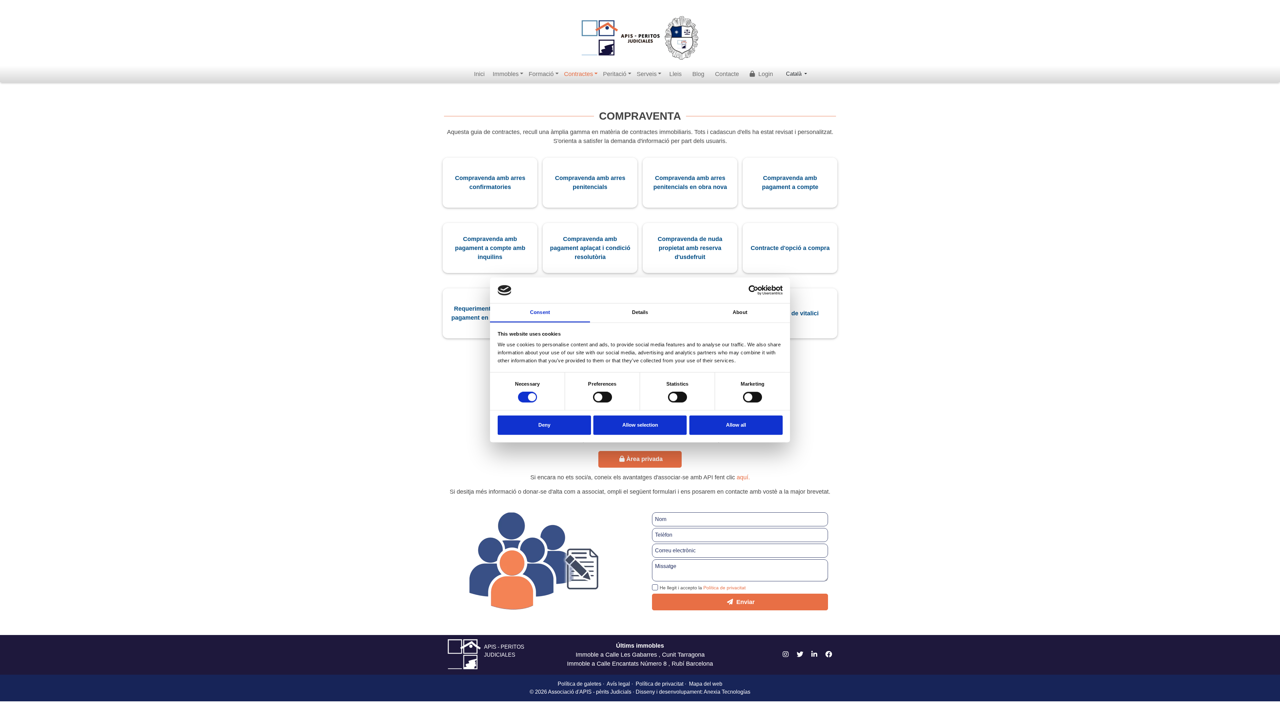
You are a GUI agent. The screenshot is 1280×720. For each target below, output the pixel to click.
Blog (698, 74)
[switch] (602, 397)
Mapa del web (705, 684)
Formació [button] (541, 74)
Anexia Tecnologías (727, 692)
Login (765, 74)
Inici (479, 74)
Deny (544, 425)
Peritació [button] (614, 74)
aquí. (743, 477)
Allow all (736, 425)
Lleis (675, 74)
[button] (786, 655)
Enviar (745, 602)
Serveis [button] (647, 74)
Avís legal (618, 684)
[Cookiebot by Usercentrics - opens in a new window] (753, 290)
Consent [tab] (540, 312)
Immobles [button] (506, 74)
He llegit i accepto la (703, 587)
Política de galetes (579, 684)
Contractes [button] (578, 74)
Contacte (727, 74)
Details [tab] (640, 312)
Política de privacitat (724, 587)
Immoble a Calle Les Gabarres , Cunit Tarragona (640, 654)
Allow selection (640, 425)
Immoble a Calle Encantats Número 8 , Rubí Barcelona (640, 663)
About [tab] (740, 312)
